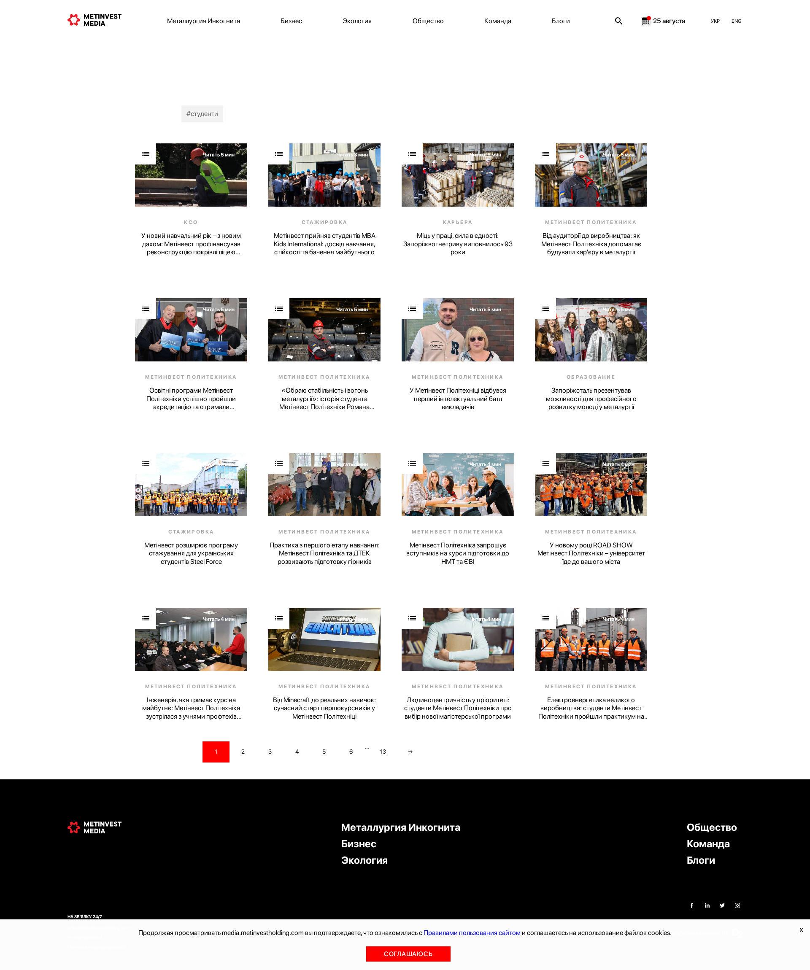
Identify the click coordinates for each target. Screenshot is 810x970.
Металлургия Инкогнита (203, 21)
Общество (428, 21)
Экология (357, 21)
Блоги (561, 21)
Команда (497, 21)
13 (383, 751)
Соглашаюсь (408, 954)
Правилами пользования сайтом (472, 933)
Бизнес (291, 21)
